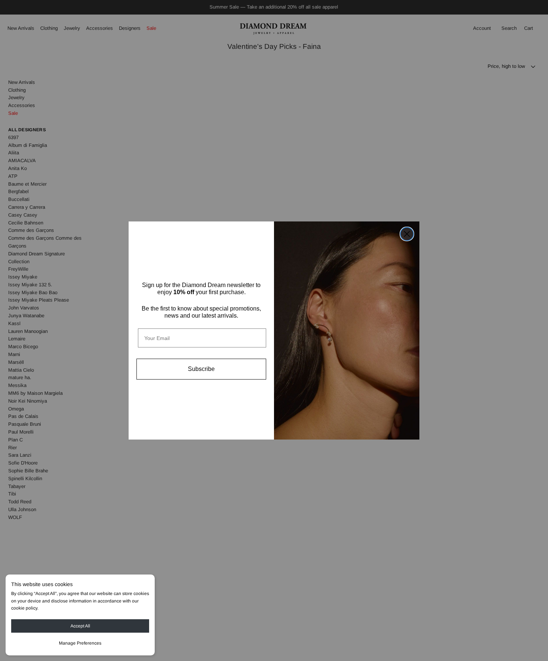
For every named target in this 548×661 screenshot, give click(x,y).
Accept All (80, 626)
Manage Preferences (80, 643)
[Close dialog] (406, 233)
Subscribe (201, 369)
